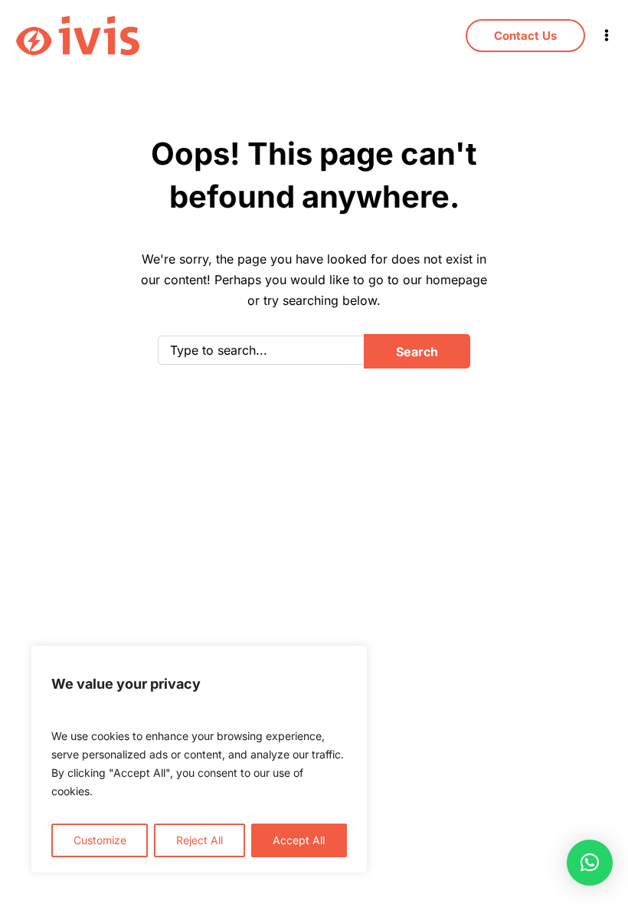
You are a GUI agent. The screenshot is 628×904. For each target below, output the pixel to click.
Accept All (299, 840)
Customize (100, 840)
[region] (199, 759)
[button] (590, 863)
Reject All (199, 840)
